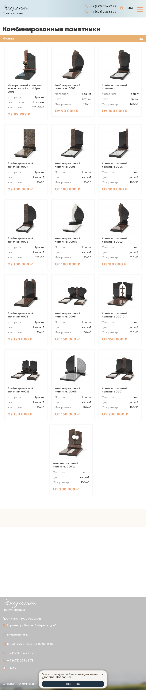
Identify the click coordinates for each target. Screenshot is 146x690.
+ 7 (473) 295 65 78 (103, 11)
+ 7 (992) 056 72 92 (103, 6)
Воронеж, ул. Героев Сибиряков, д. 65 (31, 625)
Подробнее (63, 677)
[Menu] (140, 9)
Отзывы (8, 683)
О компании (27, 683)
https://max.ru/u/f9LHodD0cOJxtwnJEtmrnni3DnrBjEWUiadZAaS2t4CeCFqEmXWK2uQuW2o (126, 8)
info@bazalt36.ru (18, 634)
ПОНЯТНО (73, 684)
